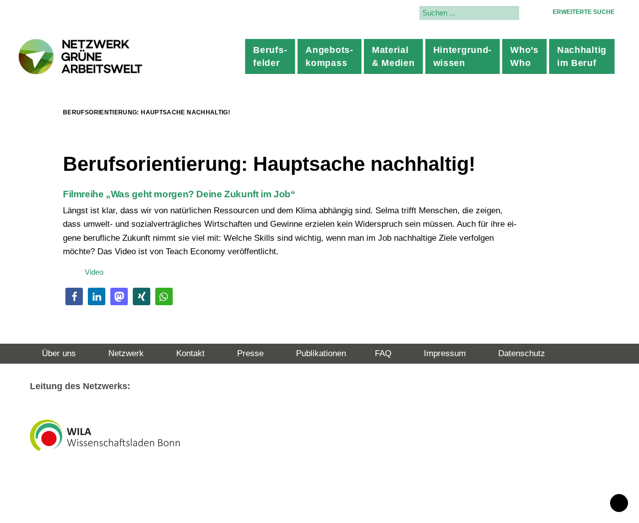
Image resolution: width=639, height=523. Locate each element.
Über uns (59, 353)
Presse (250, 353)
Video (94, 272)
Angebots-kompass (329, 56)
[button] (74, 296)
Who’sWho (524, 56)
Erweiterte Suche (584, 11)
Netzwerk (126, 353)
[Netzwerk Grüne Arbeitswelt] (81, 56)
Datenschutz (521, 353)
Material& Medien (393, 56)
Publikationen (321, 353)
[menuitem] (270, 56)
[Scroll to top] (619, 502)
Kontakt (190, 353)
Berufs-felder (270, 56)
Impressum (445, 353)
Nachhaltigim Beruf (582, 56)
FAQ (383, 353)
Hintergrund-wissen (462, 56)
